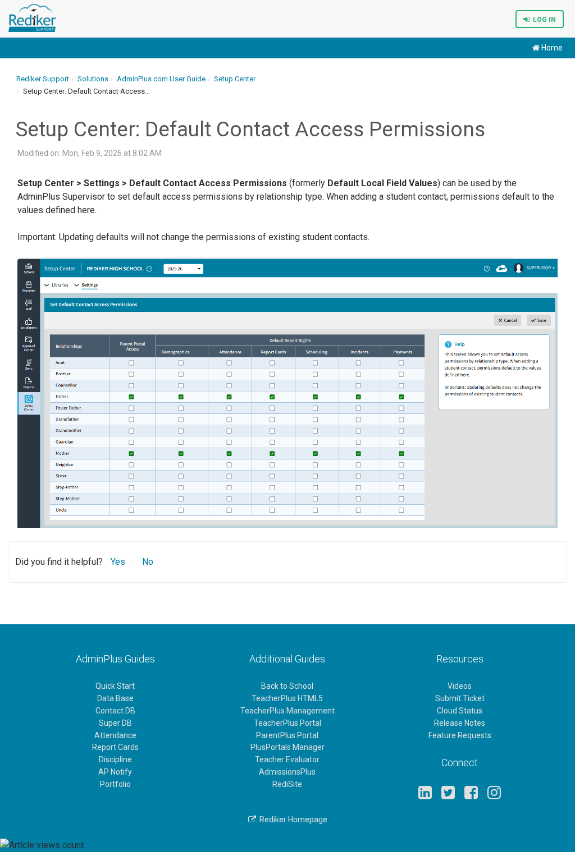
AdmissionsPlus (287, 771)
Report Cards (115, 747)
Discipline (115, 759)
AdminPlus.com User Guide (161, 79)
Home (551, 47)
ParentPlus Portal (287, 735)
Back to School (287, 685)
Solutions (92, 79)
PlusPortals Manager (287, 747)
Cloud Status (459, 710)
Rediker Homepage (291, 819)
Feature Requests (459, 735)
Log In (543, 20)
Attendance (115, 735)
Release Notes (459, 723)
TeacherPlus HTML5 (287, 698)
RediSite (287, 784)
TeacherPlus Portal (287, 723)
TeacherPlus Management (287, 710)
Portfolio (115, 784)
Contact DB (115, 710)
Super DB (115, 723)
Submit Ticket (460, 698)
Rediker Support (42, 79)
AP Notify (115, 771)
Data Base (115, 698)
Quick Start (115, 685)
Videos (460, 685)
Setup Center (234, 79)
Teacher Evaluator (287, 759)
